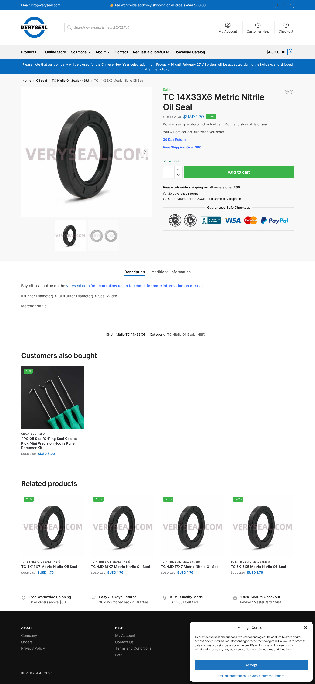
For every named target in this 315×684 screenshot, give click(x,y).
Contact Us (124, 642)
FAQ (118, 655)
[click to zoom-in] (86, 152)
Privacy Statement (260, 675)
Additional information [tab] (171, 271)
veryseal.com (78, 285)
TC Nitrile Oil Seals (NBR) (70, 80)
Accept (251, 665)
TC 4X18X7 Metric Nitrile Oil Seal (49, 566)
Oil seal (41, 80)
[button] (305, 627)
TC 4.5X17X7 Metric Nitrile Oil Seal (190, 566)
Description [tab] (134, 271)
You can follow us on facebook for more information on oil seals (147, 285)
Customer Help (258, 31)
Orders (27, 642)
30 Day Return (174, 139)
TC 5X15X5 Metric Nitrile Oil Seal (258, 566)
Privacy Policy (33, 648)
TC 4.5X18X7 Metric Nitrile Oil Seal (120, 566)
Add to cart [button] (53, 463)
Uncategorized (33, 433)
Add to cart (239, 172)
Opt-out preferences (232, 675)
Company (29, 635)
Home (26, 80)
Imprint (279, 675)
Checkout (286, 31)
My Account (227, 31)
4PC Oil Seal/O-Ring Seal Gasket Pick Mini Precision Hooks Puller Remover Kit (49, 443)
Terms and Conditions (133, 648)
